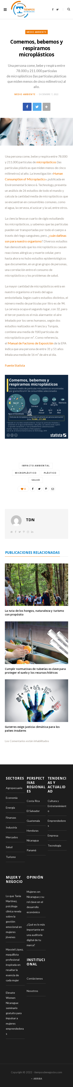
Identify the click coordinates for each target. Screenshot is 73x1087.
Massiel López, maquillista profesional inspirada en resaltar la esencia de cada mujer (14, 965)
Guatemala (33, 820)
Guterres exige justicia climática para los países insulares (32, 728)
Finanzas (11, 817)
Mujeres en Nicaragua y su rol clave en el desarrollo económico (35, 902)
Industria (11, 827)
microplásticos (46, 162)
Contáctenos (35, 978)
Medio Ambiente (37, 31)
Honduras (33, 830)
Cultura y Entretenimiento (57, 805)
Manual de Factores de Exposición (30, 343)
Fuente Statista (15, 365)
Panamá (31, 850)
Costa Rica (33, 801)
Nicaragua (33, 840)
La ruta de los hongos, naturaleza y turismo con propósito (34, 612)
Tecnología (54, 845)
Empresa (53, 835)
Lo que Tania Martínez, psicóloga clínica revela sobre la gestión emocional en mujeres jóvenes (14, 916)
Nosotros (32, 991)
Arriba (37, 1078)
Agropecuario (14, 788)
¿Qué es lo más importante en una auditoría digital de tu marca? (36, 935)
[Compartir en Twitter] (37, 107)
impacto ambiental (36, 465)
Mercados (12, 837)
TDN (30, 519)
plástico (50, 472)
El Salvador (33, 811)
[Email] (52, 489)
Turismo (11, 857)
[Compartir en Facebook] (27, 107)
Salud (36, 479)
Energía (10, 807)
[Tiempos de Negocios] (23, 9)
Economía (12, 797)
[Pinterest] (46, 489)
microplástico (25, 472)
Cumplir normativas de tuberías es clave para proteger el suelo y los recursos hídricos (35, 670)
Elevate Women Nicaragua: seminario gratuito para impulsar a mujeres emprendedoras (15, 1013)
